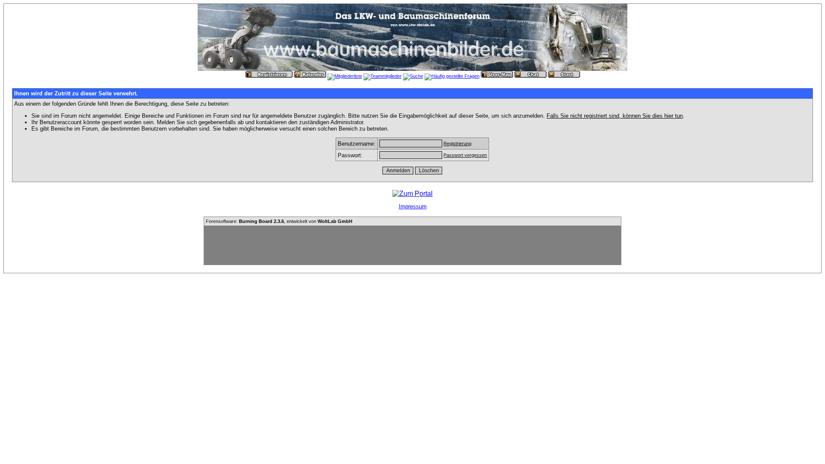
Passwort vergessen (465, 155)
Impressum (413, 206)
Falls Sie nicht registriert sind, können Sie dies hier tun (615, 116)
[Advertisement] (412, 245)
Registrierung (457, 143)
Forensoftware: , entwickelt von (279, 221)
